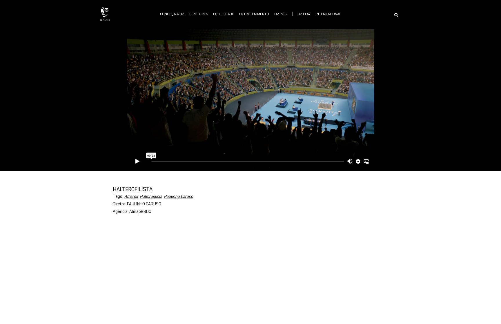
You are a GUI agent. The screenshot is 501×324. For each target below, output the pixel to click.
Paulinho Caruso (178, 196)
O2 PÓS (280, 13)
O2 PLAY (304, 13)
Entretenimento (254, 13)
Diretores (198, 13)
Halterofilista (151, 196)
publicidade (223, 13)
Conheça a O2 (172, 13)
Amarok (131, 196)
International (328, 13)
